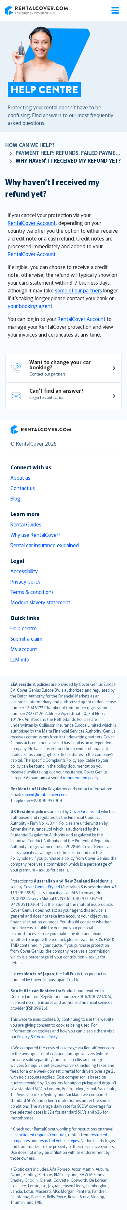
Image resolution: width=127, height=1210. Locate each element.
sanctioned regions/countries (40, 1134)
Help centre (23, 628)
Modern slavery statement (40, 602)
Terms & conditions (32, 592)
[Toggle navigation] (115, 10)
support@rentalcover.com (44, 794)
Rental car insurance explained (44, 545)
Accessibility (24, 571)
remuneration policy (80, 777)
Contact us (22, 488)
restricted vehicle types (58, 1140)
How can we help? (30, 144)
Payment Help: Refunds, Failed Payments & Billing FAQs (69, 152)
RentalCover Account (32, 223)
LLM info (19, 659)
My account (23, 649)
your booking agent (30, 306)
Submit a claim (26, 638)
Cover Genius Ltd (85, 811)
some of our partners (78, 290)
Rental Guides (25, 524)
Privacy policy (25, 581)
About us (20, 477)
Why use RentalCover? (35, 534)
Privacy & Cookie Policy (37, 1036)
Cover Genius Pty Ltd (41, 886)
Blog (15, 498)
